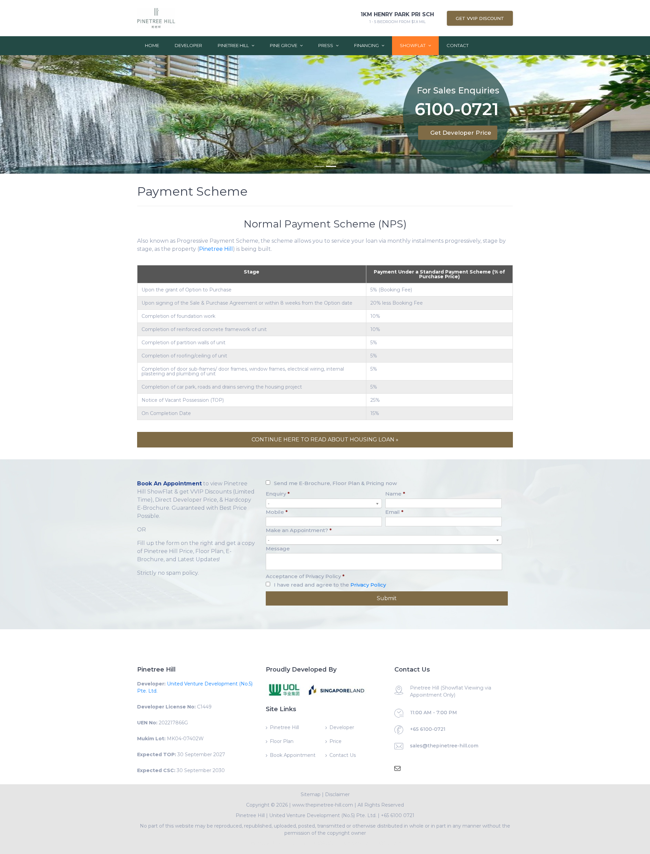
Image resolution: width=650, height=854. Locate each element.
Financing (367, 45)
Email (394, 512)
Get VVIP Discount (480, 18)
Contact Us (342, 755)
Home (152, 45)
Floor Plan (282, 741)
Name (395, 493)
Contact (458, 45)
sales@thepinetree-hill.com (444, 746)
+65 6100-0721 (428, 729)
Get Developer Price (460, 132)
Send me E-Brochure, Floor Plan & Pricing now (335, 483)
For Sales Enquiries (458, 90)
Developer (188, 45)
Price (335, 741)
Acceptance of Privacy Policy (305, 576)
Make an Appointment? (299, 530)
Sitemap (311, 794)
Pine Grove (284, 45)
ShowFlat (413, 45)
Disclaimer (337, 794)
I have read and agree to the (330, 585)
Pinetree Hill (234, 45)
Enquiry (278, 493)
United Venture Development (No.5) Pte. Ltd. (322, 815)
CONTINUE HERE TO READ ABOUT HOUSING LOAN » (325, 439)
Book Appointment (293, 755)
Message (278, 548)
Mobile (277, 512)
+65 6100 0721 (397, 815)
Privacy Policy (368, 585)
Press (326, 45)
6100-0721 (457, 110)
